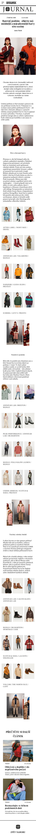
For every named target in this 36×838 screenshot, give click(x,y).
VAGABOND (22, 256)
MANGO (6, 258)
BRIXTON (21, 405)
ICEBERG (7, 313)
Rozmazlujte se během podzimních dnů (16, 807)
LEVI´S (15, 313)
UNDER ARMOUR (10, 491)
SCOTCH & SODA (10, 656)
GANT (5, 686)
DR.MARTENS (14, 436)
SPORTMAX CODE (10, 629)
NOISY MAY (21, 227)
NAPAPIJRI (7, 285)
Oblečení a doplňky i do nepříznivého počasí (17, 768)
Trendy (7, 763)
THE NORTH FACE (19, 684)
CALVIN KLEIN (23, 599)
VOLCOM (7, 684)
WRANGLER (8, 658)
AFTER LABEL (9, 227)
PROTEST (7, 287)
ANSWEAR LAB (9, 256)
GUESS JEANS (19, 285)
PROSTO (22, 313)
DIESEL (6, 229)
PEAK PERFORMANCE (12, 434)
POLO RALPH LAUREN (20, 462)
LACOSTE (23, 656)
